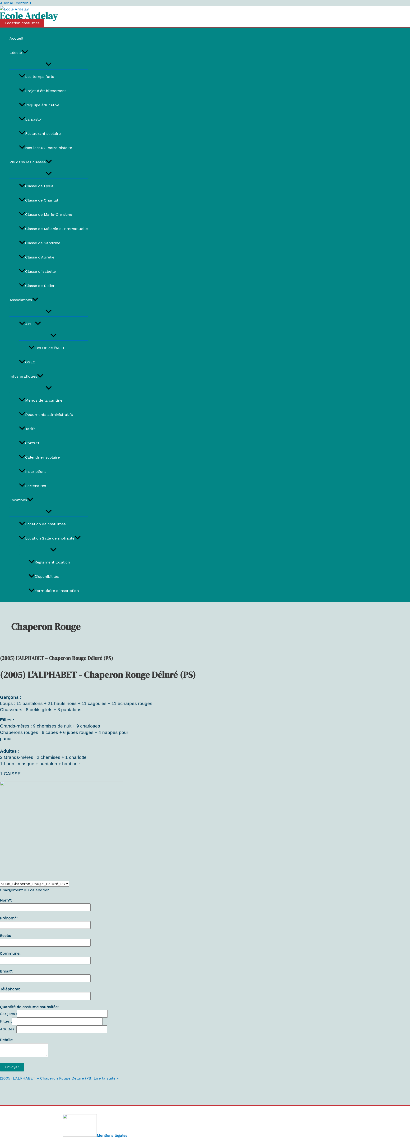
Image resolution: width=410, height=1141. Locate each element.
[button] (22, 23)
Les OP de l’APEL (50, 348)
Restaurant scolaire (43, 133)
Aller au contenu (15, 3)
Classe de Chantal (41, 200)
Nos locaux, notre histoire (48, 148)
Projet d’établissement (45, 91)
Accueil (16, 38)
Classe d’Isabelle (40, 271)
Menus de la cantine (43, 400)
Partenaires (35, 486)
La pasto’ (33, 119)
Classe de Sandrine (42, 243)
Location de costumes (45, 524)
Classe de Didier (40, 285)
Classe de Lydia (39, 186)
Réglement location (52, 562)
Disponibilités (47, 576)
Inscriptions (36, 471)
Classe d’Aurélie (39, 257)
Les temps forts (39, 76)
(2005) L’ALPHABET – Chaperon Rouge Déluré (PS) (56, 658)
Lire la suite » (59, 1078)
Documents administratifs (49, 414)
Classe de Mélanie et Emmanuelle (56, 228)
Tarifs (30, 429)
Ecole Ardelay (29, 15)
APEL (30, 324)
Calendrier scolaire (42, 457)
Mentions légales (112, 1135)
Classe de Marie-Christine (48, 214)
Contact (32, 443)
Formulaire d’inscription (57, 590)
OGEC (30, 362)
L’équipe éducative (42, 105)
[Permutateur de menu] (48, 64)
